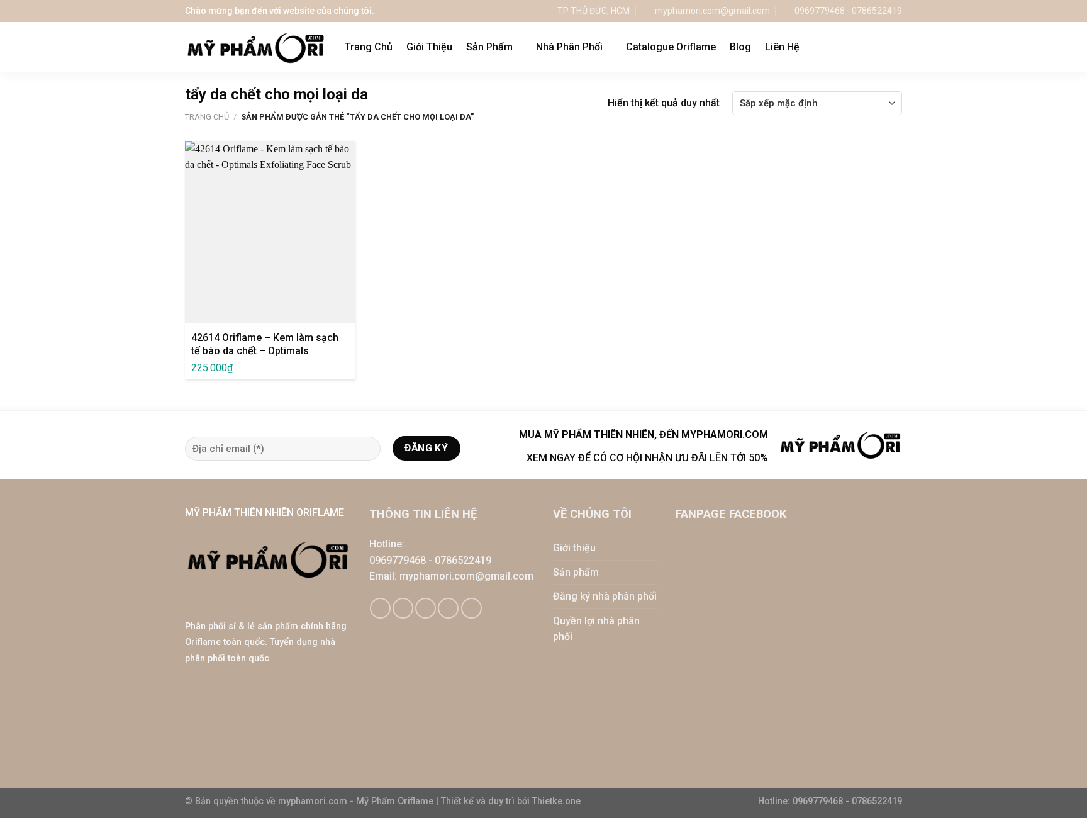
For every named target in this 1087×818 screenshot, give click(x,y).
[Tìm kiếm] (896, 46)
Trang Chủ (369, 47)
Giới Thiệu (429, 47)
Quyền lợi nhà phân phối (596, 629)
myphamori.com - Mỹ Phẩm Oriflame (357, 801)
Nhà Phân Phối (569, 47)
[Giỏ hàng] (870, 47)
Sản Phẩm (489, 47)
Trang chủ (207, 116)
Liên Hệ (782, 47)
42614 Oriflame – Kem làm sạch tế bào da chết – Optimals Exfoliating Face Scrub (264, 351)
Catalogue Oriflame (671, 47)
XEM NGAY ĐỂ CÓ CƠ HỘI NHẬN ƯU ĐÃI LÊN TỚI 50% (647, 458)
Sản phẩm (576, 572)
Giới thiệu (574, 548)
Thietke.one (556, 801)
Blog (740, 47)
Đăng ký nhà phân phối (605, 596)
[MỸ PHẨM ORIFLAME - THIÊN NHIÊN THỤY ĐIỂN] (255, 47)
